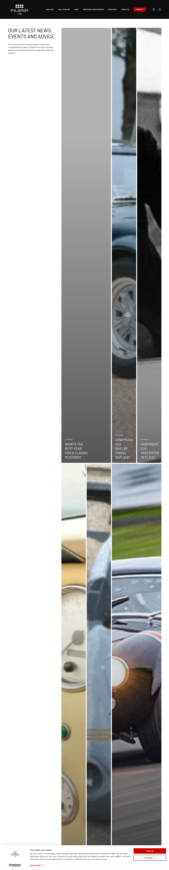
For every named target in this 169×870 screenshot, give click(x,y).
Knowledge (69, 439)
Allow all (149, 851)
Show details (35, 865)
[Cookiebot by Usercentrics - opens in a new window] (15, 865)
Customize (148, 858)
